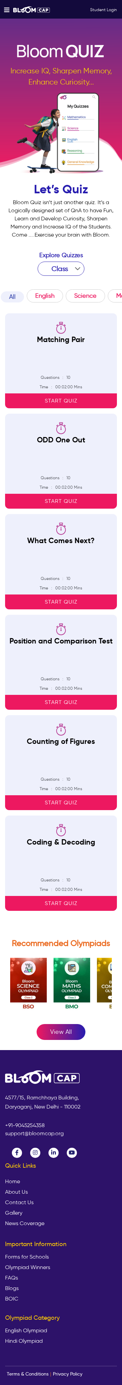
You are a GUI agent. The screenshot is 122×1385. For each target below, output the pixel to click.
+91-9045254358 (25, 1125)
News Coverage (24, 1223)
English (45, 295)
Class (60, 269)
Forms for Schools (27, 1257)
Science (85, 295)
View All (61, 1032)
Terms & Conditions (27, 1374)
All (12, 296)
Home (12, 1182)
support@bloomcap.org (34, 1133)
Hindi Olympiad (24, 1341)
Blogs (12, 1288)
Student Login (103, 9)
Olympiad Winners (27, 1267)
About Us (16, 1192)
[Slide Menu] (31, 9)
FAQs (11, 1278)
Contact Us (19, 1202)
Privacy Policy (67, 1374)
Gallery (13, 1213)
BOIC (11, 1299)
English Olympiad (26, 1331)
